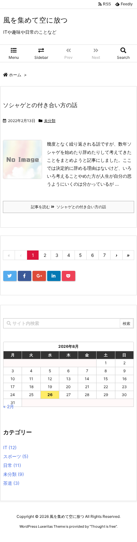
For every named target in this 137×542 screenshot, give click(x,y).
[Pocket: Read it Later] (68, 276)
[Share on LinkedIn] (54, 276)
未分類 (49, 120)
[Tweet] (10, 276)
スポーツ (15, 456)
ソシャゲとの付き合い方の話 (40, 105)
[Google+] (39, 276)
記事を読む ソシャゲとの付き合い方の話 (68, 206)
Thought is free (103, 526)
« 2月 (8, 406)
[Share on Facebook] (24, 276)
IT (10, 447)
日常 (12, 465)
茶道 (11, 483)
